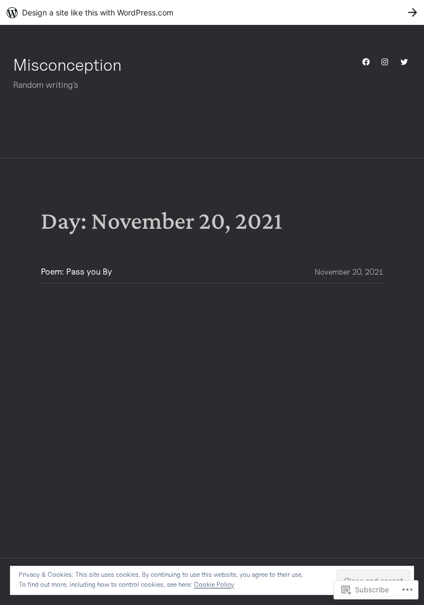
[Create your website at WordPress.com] (212, 12)
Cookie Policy (214, 584)
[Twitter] (404, 62)
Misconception (67, 65)
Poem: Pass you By (76, 271)
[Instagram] (384, 62)
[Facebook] (366, 62)
